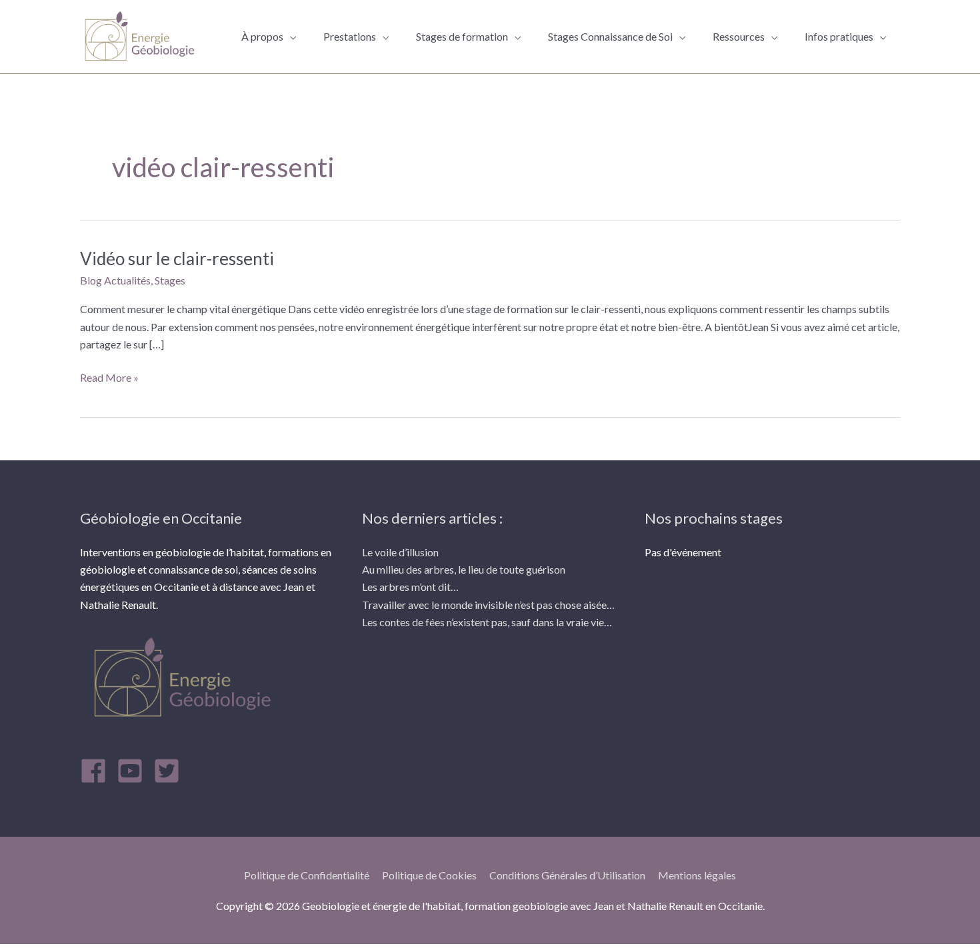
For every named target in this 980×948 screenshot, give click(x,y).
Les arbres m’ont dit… (410, 586)
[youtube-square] (134, 770)
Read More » (109, 376)
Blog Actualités (115, 280)
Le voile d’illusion (400, 552)
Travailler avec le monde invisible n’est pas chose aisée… (488, 604)
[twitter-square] (170, 770)
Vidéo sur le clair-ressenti (177, 258)
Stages (170, 280)
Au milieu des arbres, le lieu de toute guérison (463, 569)
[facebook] (97, 770)
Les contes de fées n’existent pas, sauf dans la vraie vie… (487, 622)
